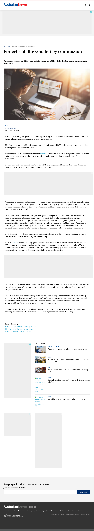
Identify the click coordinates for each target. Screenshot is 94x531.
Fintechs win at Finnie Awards (18, 332)
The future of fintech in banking (19, 329)
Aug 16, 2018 (9, 130)
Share (17, 130)
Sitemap (80, 511)
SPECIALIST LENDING (54, 347)
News (8, 46)
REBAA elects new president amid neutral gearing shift (68, 371)
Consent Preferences (52, 511)
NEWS (49, 357)
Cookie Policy (40, 511)
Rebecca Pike (11, 128)
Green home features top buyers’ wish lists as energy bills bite (69, 381)
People (11, 511)
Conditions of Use (65, 511)
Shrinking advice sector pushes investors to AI (66, 399)
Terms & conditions (19, 511)
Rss (86, 511)
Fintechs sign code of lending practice (21, 327)
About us (74, 511)
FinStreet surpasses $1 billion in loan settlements (67, 349)
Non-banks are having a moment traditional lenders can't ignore (69, 360)
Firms (5, 511)
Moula (43, 154)
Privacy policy (31, 511)
